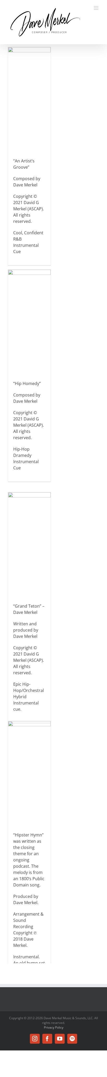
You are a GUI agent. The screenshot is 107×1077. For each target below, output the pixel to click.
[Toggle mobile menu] (96, 8)
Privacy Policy (53, 1027)
